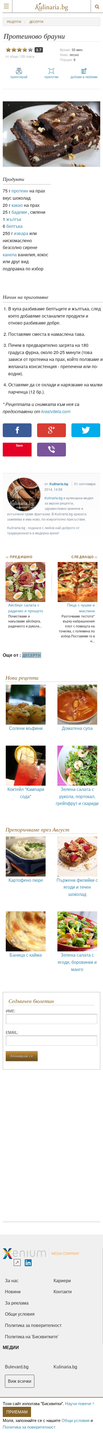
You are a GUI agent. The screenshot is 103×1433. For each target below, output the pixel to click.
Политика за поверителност (29, 1427)
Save (19, 445)
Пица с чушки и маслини (81, 607)
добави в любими (84, 76)
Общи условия (76, 1420)
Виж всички (19, 1381)
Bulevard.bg (17, 1367)
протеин (20, 191)
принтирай (18, 76)
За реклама (17, 1303)
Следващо (84, 556)
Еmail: (12, 1032)
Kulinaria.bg (58, 483)
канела (10, 254)
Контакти (63, 1291)
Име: (10, 1011)
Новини (13, 1291)
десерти (36, 21)
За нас (11, 1280)
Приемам (17, 1411)
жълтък (13, 219)
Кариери (62, 1280)
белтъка (14, 226)
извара (21, 233)
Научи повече (78, 1403)
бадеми (19, 212)
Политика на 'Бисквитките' (32, 1336)
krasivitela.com (55, 411)
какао (17, 205)
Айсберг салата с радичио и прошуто (25, 607)
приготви (51, 76)
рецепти (14, 21)
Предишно (18, 556)
